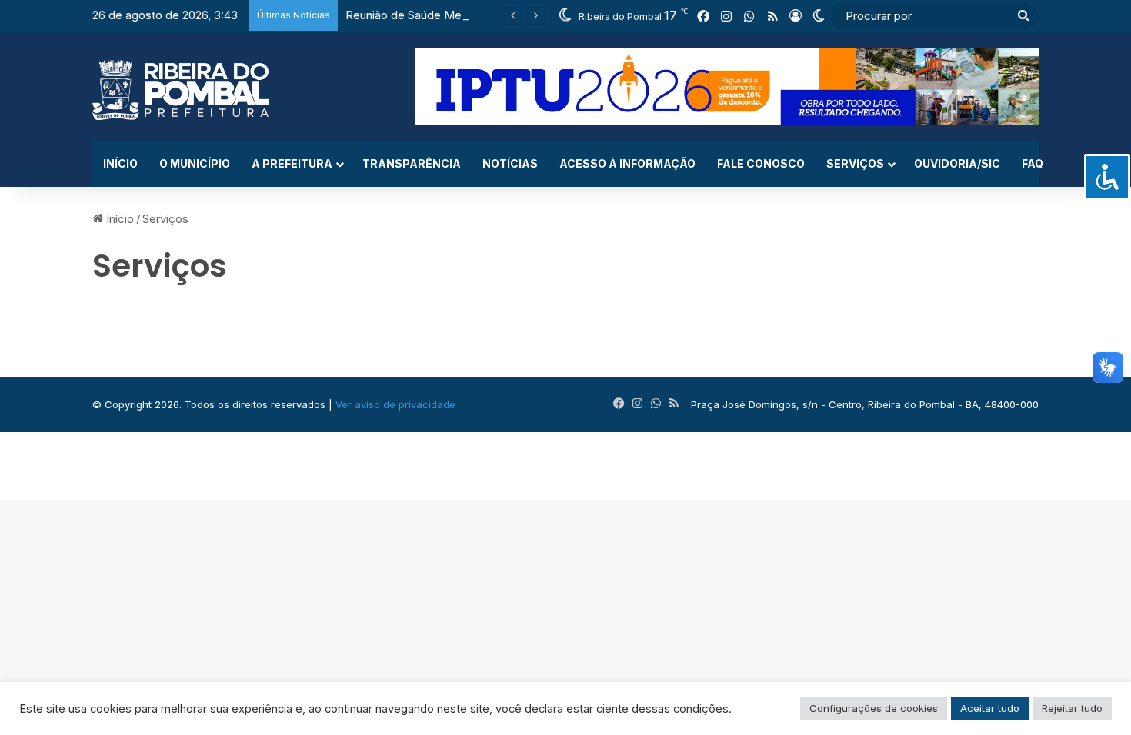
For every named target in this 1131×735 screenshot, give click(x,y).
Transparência (411, 163)
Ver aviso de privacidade (395, 404)
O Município (194, 163)
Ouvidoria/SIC (957, 163)
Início (120, 163)
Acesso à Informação (627, 163)
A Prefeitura (292, 163)
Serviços (855, 163)
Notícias (510, 163)
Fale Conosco (761, 163)
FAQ (1032, 163)
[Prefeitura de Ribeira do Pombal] (180, 90)
